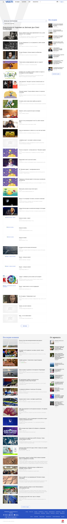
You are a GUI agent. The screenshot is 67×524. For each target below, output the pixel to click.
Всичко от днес (56, 73)
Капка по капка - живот (24, 218)
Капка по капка (22, 237)
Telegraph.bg (62, 513)
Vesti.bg (9, 2)
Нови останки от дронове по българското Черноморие (58, 55)
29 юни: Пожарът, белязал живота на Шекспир (30, 52)
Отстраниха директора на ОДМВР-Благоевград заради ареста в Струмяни (59, 396)
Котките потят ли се (59, 340)
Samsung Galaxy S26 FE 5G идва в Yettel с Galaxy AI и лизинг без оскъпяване (33, 448)
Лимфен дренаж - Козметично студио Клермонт (30, 360)
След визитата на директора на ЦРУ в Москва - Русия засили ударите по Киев (31, 438)
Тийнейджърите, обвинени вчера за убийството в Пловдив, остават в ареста (31, 468)
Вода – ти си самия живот (25, 315)
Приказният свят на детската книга (27, 159)
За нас (31, 516)
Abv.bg (27, 511)
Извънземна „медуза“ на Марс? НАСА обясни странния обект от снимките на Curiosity (32, 458)
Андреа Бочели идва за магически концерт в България (32, 208)
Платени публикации (22, 450)
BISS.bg (63, 511)
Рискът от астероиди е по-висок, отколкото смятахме (31, 198)
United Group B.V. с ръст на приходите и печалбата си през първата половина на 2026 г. (33, 419)
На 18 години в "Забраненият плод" (27, 296)
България (24, 1)
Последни (17, 1)
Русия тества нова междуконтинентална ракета (58, 30)
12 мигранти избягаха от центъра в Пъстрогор (58, 68)
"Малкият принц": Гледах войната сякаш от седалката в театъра (32, 92)
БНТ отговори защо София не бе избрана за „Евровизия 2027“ (32, 429)
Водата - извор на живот (25, 257)
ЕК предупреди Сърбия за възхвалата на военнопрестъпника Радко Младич (58, 62)
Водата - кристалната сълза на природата (29, 286)
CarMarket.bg (58, 511)
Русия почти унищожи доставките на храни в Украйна (58, 24)
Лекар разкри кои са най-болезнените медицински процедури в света (59, 377)
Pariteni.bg (52, 513)
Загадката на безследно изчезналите (28, 247)
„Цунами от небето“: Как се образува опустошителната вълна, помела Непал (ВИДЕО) (59, 403)
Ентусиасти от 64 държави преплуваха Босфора (59, 364)
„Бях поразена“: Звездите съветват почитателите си (31, 81)
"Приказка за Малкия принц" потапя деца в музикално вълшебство (32, 179)
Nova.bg (46, 511)
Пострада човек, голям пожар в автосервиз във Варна (58, 42)
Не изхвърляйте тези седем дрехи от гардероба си (59, 370)
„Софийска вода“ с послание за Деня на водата (30, 140)
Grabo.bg (47, 513)
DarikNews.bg (41, 511)
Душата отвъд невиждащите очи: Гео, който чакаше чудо (31, 121)
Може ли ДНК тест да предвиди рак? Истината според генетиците (32, 477)
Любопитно (35, 1)
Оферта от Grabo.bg (22, 361)
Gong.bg (35, 511)
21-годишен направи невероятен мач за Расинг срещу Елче (59, 382)
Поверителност (48, 516)
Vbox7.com (31, 511)
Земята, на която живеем (25, 306)
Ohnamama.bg (37, 513)
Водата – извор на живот (25, 266)
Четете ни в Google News (12, 517)
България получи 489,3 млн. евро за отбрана (29, 496)
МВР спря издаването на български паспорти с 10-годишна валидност (33, 409)
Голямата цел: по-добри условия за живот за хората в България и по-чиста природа (31, 72)
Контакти (62, 516)
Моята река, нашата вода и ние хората (28, 188)
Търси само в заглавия (9, 23)
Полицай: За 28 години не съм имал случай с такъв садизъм (58, 36)
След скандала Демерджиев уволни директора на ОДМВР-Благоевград (57, 49)
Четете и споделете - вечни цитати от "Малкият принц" (32, 149)
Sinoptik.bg (43, 513)
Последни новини (11, 337)
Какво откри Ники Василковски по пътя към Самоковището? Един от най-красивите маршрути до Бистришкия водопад (59, 356)
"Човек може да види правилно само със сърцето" (31, 62)
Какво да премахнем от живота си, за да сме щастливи (32, 130)
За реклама (36, 516)
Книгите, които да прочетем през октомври (29, 110)
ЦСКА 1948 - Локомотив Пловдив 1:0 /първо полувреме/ (59, 389)
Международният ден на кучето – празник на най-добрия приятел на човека (59, 348)
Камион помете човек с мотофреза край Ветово (30, 399)
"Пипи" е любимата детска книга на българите (30, 276)
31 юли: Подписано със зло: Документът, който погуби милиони (32, 43)
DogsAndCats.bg (52, 511)
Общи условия (41, 516)
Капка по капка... (23, 227)
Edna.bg (57, 513)
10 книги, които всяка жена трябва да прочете (30, 101)
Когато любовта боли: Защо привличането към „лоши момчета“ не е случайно (32, 33)
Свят (29, 1)
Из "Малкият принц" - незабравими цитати (29, 169)
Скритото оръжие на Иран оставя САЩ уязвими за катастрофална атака (31, 487)
